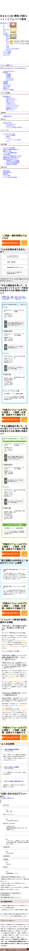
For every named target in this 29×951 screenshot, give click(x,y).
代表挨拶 (8, 74)
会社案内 (5, 72)
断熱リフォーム (10, 109)
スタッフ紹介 (9, 80)
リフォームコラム (10, 124)
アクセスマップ (7, 43)
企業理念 (8, 77)
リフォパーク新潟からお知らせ (14, 127)
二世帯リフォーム (10, 103)
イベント (8, 138)
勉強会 (8, 136)
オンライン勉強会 (10, 135)
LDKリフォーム (10, 102)
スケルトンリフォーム (12, 106)
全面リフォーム (10, 97)
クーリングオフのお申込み (12, 48)
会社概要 (8, 75)
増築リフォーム (10, 100)
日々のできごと (10, 125)
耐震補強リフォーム (11, 108)
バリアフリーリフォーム (12, 105)
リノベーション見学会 (15, 139)
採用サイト (9, 50)
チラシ (8, 141)
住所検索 (6, 859)
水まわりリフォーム (11, 99)
